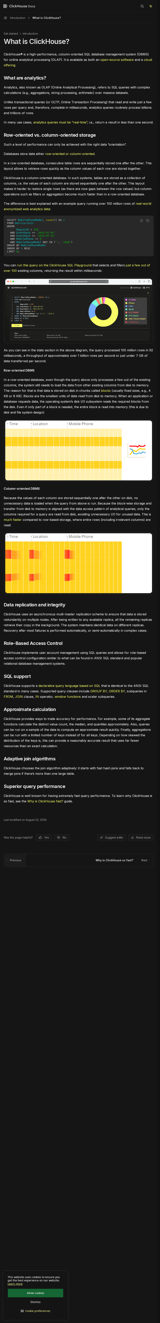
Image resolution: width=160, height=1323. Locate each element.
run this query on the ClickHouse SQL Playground (54, 265)
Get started (11, 33)
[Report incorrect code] (141, 220)
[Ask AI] (151, 6)
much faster (13, 520)
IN (37, 697)
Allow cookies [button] (35, 1293)
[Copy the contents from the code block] (147, 220)
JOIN (19, 697)
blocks (106, 391)
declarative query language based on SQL (69, 686)
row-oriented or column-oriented (69, 154)
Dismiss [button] (35, 1302)
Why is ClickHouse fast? (45, 801)
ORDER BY (117, 691)
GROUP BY (98, 691)
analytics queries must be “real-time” (60, 122)
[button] (35, 1310)
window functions (68, 697)
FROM (8, 697)
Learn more (15, 1284)
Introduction (30, 33)
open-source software (117, 60)
